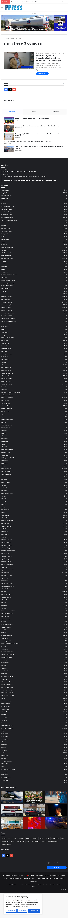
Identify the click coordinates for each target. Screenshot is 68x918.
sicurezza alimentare (8, 651)
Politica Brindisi (6, 542)
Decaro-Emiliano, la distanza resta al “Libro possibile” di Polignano (37, 126)
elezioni (4, 346)
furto (3, 414)
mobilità (4, 490)
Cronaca (4, 294)
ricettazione (5, 616)
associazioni (5, 239)
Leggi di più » (42, 73)
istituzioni (5, 460)
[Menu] (2, 8)
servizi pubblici (6, 641)
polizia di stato (20, 841)
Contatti (39, 884)
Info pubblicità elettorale (34, 887)
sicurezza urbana (7, 657)
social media (5, 662)
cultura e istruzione (7, 315)
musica (4, 507)
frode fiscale (5, 411)
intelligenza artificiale (8, 458)
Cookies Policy (47, 884)
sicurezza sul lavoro (8, 654)
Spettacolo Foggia (7, 687)
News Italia (5, 515)
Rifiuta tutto (22, 910)
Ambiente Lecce (7, 214)
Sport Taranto (6, 712)
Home (7, 38)
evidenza (35, 838)
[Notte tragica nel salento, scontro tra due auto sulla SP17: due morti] (12, 810)
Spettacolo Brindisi (7, 684)
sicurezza (5, 649)
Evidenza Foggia (7, 378)
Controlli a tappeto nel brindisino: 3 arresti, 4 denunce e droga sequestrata (32, 1)
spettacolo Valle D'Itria (8, 695)
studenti (4, 720)
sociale (4, 665)
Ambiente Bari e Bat (8, 206)
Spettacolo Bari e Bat (8, 682)
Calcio (4, 261)
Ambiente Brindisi (7, 209)
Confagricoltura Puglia (8, 280)
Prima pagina (6, 572)
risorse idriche (6, 619)
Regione (4, 605)
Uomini (4, 758)
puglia (27, 841)
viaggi (4, 766)
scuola (4, 632)
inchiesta (5, 436)
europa (4, 362)
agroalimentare (6, 195)
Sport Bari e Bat (6, 701)
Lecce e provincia (7, 468)
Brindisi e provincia (7, 258)
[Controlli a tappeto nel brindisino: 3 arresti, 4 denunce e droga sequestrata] (34, 810)
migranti (4, 488)
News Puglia (5, 841)
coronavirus (5, 288)
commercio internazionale (9, 274)
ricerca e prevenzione (8, 611)
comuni (4, 277)
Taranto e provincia (7, 728)
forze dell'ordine (6, 406)
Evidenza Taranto (7, 384)
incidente (5, 438)
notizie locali (5, 523)
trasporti (4, 744)
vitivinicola (5, 774)
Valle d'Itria (5, 763)
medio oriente (6, 482)
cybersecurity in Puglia (8, 318)
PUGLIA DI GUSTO (7, 594)
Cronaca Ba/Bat (7, 296)
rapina (4, 602)
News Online (5, 518)
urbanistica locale (7, 761)
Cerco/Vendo (12, 884)
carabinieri (21, 838)
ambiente (5, 203)
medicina (5, 479)
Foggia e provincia (7, 397)
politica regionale (7, 559)
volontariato (5, 780)
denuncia (5, 326)
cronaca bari (6, 299)
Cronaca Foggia (6, 305)
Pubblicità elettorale (8, 589)
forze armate (6, 403)
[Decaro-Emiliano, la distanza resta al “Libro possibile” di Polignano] (9, 128)
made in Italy (6, 471)
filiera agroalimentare (8, 395)
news (3, 512)
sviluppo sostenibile (7, 725)
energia (4, 351)
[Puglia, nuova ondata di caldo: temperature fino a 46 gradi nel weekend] (34, 823)
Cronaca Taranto (7, 310)
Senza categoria (7, 635)
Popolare (12, 111)
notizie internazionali (8, 520)
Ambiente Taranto (7, 217)
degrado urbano (6, 324)
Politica (4, 537)
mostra (4, 504)
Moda (4, 496)
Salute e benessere (7, 624)
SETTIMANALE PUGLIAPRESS (10, 643)
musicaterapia (6, 509)
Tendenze (5, 736)
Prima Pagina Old (7, 575)
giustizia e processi (7, 419)
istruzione (5, 463)
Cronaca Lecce (6, 307)
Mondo (4, 498)
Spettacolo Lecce (7, 690)
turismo (4, 750)
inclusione (5, 441)
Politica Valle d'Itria (7, 564)
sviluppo (4, 723)
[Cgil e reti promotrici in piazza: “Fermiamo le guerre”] (9, 120)
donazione (5, 332)
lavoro (4, 466)
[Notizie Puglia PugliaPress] (13, 7)
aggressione (5, 190)
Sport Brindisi (6, 703)
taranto (43, 841)
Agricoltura (5, 193)
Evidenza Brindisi (7, 376)
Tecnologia (5, 733)
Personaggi (5, 534)
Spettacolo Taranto (7, 692)
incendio (4, 433)
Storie (4, 714)
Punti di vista (6, 600)
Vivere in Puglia (6, 777)
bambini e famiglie (7, 247)
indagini (4, 444)
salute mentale (6, 627)
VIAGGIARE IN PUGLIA (8, 769)
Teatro (4, 731)
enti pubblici (5, 359)
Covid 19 (4, 291)
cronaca (28, 838)
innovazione (5, 455)
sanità (4, 630)
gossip (4, 422)
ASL (3, 236)
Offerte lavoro (6, 529)
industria (4, 447)
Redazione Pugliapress (43, 53)
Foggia (41, 838)
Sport (3, 698)
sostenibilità (5, 671)
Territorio (5, 739)
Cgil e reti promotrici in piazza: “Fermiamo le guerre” (32, 118)
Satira (5, 717)
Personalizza (11, 910)
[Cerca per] (66, 8)
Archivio (34, 884)
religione (4, 608)
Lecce (47, 838)
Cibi (5, 501)
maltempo (5, 477)
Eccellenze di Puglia (8, 337)
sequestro (5, 638)
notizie (12, 841)
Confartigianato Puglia (8, 283)
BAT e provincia (6, 255)
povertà (4, 567)
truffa (4, 747)
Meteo (4, 485)
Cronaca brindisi (7, 302)
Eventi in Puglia (6, 370)
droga (4, 335)
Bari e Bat (5, 250)
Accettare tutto (34, 910)
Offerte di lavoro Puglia (24, 884)
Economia (5, 340)
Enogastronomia (7, 354)
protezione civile (7, 583)
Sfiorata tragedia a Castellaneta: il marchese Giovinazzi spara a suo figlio (48, 58)
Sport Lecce (5, 709)
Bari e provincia (6, 253)
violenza (4, 772)
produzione (5, 580)
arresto (4, 225)
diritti (3, 329)
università (5, 755)
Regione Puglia (35, 841)
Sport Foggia (6, 706)
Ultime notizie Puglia (53, 841)
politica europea (7, 545)
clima (3, 269)
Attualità (4, 242)
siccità (4, 646)
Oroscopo (5, 531)
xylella (4, 783)
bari (9, 838)
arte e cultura (6, 228)
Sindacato (5, 660)
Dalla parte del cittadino (9, 321)
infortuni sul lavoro (7, 449)
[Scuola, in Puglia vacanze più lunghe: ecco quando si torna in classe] (56, 797)
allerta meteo (6, 198)
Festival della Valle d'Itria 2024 (11, 392)
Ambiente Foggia (7, 212)
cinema (4, 264)
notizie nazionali (6, 526)
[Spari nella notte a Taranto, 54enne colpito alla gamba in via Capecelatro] (56, 823)
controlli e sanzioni (7, 285)
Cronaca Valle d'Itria (8, 313)
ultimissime (5, 753)
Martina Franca (55, 838)
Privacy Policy (56, 884)
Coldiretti (5, 272)
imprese (4, 430)
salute (4, 621)
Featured (4, 389)
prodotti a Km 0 (6, 578)
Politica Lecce (6, 553)
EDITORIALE (5, 343)
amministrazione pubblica (9, 220)
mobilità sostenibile (7, 493)
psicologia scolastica (8, 586)
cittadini (4, 266)
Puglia (4, 591)
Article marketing (7, 231)
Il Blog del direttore (7, 425)
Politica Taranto (6, 561)
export (4, 386)
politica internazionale (8, 550)
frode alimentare (7, 408)
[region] (23, 904)
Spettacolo (5, 679)
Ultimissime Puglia (6, 844)
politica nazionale (7, 556)
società (4, 668)
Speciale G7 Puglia (7, 676)
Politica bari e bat (7, 539)
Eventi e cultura (6, 367)
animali (4, 223)
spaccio (4, 673)
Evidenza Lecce (6, 381)
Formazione (5, 400)
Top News (5, 742)
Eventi (4, 365)
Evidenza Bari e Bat (7, 373)
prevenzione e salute (8, 570)
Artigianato (5, 234)
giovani (4, 417)
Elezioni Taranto (6, 348)
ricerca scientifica (7, 613)
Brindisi (14, 838)
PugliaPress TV (6, 597)
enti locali (5, 356)
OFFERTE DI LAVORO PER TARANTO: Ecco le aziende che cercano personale (27, 142)
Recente (33, 111)
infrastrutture (6, 452)
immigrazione (6, 427)
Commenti (55, 111)
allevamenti (5, 201)
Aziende (4, 244)
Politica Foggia (6, 548)
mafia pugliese (6, 474)
